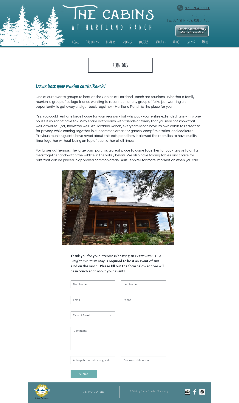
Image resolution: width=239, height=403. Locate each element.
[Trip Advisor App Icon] (187, 392)
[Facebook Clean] (195, 392)
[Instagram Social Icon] (202, 392)
